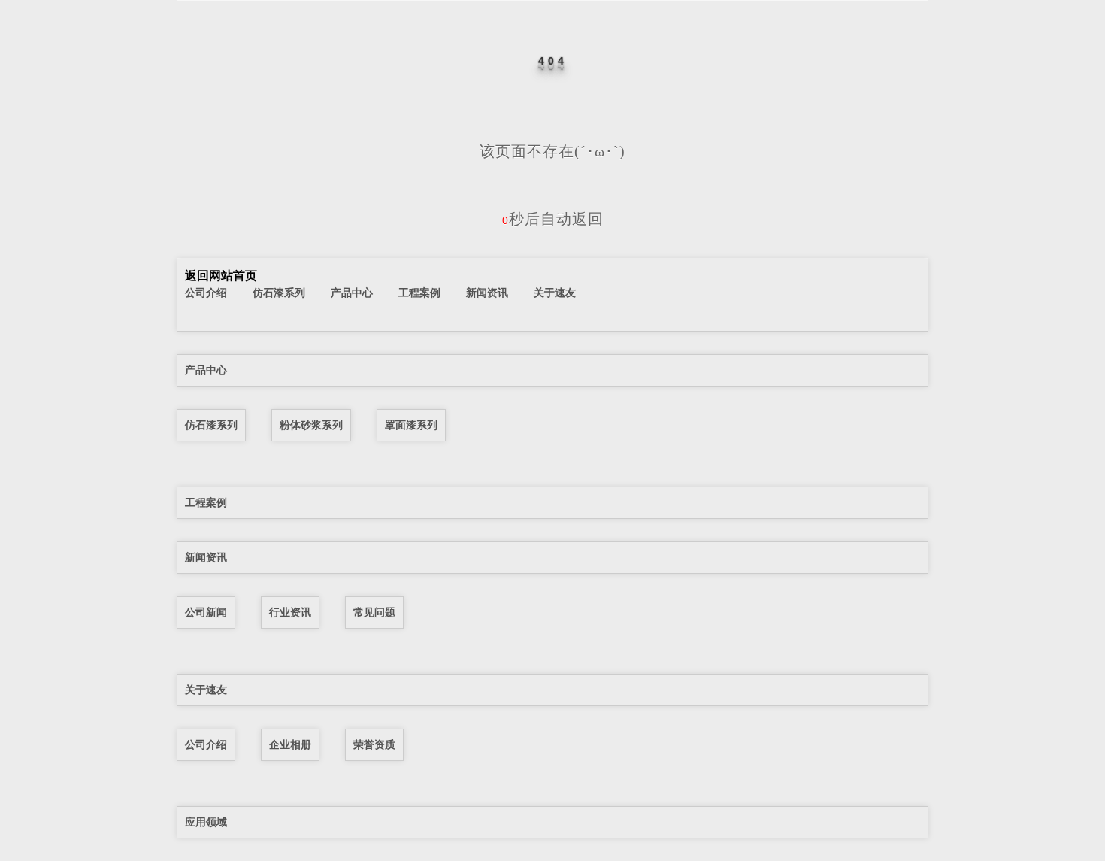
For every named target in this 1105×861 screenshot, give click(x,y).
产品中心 (352, 292)
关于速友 (555, 292)
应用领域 (206, 822)
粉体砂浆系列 (311, 425)
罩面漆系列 (411, 425)
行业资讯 (290, 612)
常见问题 (374, 612)
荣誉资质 (374, 744)
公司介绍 (206, 292)
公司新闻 (206, 612)
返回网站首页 (221, 275)
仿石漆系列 (279, 292)
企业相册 (290, 744)
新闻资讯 (487, 292)
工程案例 (419, 292)
